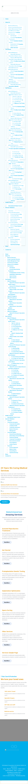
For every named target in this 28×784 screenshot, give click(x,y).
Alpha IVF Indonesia (13, 69)
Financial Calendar (14, 229)
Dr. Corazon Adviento (18, 197)
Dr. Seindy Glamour (17, 167)
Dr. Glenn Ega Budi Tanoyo (16, 173)
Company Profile (14, 216)
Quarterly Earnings (15, 244)
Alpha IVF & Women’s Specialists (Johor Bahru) (16, 361)
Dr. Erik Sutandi (16, 165)
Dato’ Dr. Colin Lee (17, 96)
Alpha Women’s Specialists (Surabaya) (16, 75)
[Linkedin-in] (15, 3)
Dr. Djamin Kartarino (17, 179)
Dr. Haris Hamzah (17, 113)
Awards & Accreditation (14, 32)
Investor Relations (10, 207)
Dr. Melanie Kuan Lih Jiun (16, 142)
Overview (10, 211)
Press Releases (14, 234)
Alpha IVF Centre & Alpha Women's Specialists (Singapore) (17, 147)
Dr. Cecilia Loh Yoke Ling (16, 136)
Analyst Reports (14, 236)
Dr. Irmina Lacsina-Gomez (16, 189)
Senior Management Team (14, 29)
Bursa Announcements (16, 232)
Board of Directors (13, 25)
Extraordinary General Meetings (15, 226)
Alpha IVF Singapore (13, 67)
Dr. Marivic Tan (16, 187)
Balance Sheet (14, 241)
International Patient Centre (15, 205)
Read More (5, 502)
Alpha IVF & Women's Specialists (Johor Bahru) (15, 139)
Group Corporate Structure (15, 27)
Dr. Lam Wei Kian (17, 101)
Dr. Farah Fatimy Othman (16, 125)
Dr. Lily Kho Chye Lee (18, 155)
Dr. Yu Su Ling (16, 152)
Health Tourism (9, 202)
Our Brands (8, 49)
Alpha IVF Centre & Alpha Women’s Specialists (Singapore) (17, 367)
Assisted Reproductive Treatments (15, 38)
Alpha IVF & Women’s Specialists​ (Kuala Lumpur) (15, 55)
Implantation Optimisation (16, 44)
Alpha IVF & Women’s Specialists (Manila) (15, 85)
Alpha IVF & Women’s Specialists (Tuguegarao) (16, 406)
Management (13, 221)
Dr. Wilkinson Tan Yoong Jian (17, 104)
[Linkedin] (15, 746)
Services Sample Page (10, 653)
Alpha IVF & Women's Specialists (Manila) (15, 183)
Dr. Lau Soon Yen (17, 123)
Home (6, 19)
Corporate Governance (16, 217)
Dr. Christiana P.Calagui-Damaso (17, 199)
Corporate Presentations (16, 231)
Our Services (11, 34)
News (6, 246)
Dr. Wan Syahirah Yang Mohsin (17, 115)
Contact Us (8, 249)
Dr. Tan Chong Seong (18, 99)
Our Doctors (8, 88)
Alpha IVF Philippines (13, 83)
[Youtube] (13, 3)
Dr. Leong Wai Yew (17, 98)
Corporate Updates (13, 222)
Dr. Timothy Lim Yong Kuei (17, 157)
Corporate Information (14, 212)
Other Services (14, 47)
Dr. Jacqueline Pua (17, 195)
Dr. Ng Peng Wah (17, 121)
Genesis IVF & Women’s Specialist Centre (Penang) (15, 58)
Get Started (13, 35)
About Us (7, 22)
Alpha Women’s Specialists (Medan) (16, 78)
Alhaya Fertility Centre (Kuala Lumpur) (17, 62)
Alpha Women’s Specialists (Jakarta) (16, 72)
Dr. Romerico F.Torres (18, 185)
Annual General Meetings (16, 224)
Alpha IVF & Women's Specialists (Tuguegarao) (15, 193)
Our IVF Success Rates (14, 30)
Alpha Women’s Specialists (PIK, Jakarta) (16, 162)
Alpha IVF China (12, 81)
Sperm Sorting (14, 46)
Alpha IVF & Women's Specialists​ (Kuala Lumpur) (15, 94)
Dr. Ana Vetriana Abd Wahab (17, 132)
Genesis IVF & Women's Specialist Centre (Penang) (15, 119)
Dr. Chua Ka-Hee (17, 153)
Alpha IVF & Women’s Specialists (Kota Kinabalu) (15, 65)
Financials (10, 237)
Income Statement (15, 239)
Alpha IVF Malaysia (12, 52)
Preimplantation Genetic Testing (15, 41)
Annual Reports (14, 243)
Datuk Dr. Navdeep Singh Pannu (18, 107)
